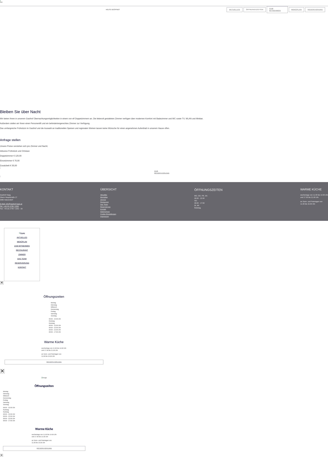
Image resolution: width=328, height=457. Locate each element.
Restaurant (104, 202)
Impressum (104, 217)
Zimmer (103, 200)
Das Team (104, 205)
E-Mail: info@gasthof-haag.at (11, 204)
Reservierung (105, 207)
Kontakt (103, 209)
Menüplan (104, 197)
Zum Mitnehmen (22, 246)
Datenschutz (105, 212)
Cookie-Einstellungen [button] (108, 214)
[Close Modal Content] (2, 283)
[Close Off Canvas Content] (2, 371)
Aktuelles (103, 195)
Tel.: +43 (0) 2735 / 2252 (9, 206)
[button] (325, 3)
